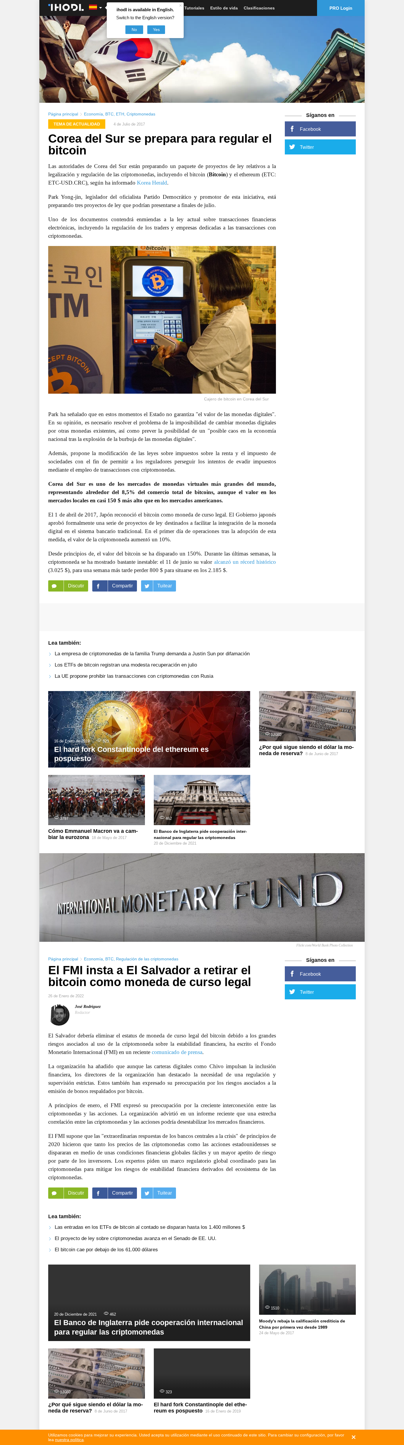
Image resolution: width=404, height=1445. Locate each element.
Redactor (82, 1012)
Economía (93, 114)
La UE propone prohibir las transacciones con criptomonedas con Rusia (134, 676)
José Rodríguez (88, 1006)
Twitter (307, 147)
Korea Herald (152, 183)
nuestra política (69, 1439)
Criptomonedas (141, 114)
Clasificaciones (259, 8)
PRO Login (340, 8)
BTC (109, 114)
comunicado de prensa (177, 1052)
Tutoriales (194, 8)
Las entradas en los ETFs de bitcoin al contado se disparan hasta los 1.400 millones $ (150, 1227)
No (134, 29)
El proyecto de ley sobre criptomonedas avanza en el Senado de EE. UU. (135, 1238)
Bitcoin (217, 174)
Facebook (310, 129)
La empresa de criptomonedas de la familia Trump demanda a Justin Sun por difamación (152, 653)
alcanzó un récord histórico (245, 562)
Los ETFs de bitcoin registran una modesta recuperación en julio (126, 665)
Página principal (63, 114)
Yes (156, 29)
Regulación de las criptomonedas (147, 959)
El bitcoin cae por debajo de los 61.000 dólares (106, 1249)
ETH (120, 114)
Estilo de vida (224, 8)
